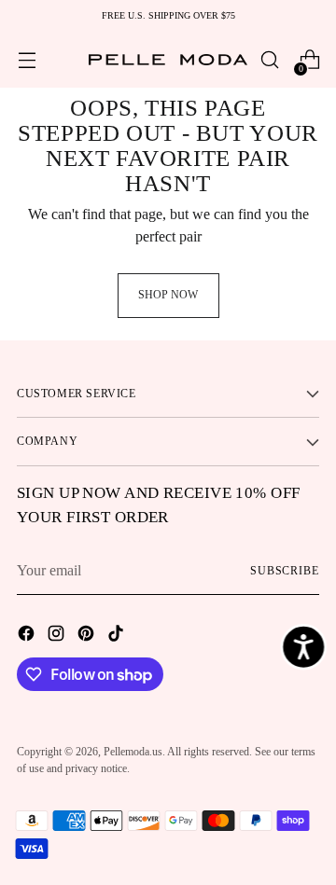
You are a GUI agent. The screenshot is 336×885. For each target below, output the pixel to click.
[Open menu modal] (26, 60)
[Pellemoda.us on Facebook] (28, 636)
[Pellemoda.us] (168, 60)
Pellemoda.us (133, 751)
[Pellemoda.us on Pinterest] (88, 636)
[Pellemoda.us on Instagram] (58, 636)
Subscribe (284, 570)
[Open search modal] (269, 60)
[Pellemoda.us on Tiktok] (117, 636)
